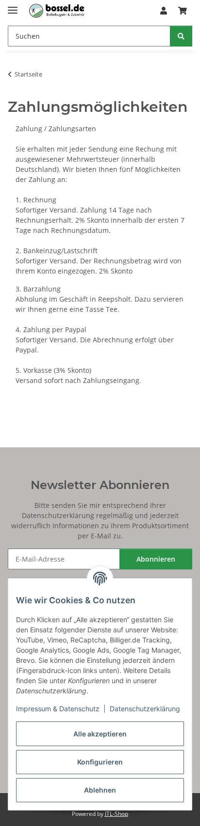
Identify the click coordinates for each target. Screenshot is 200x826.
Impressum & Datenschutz (58, 708)
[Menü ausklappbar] (12, 6)
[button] (163, 10)
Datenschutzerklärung (145, 708)
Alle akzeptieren (100, 734)
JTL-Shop (116, 814)
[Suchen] (181, 36)
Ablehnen (100, 790)
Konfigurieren (100, 762)
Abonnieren (155, 559)
